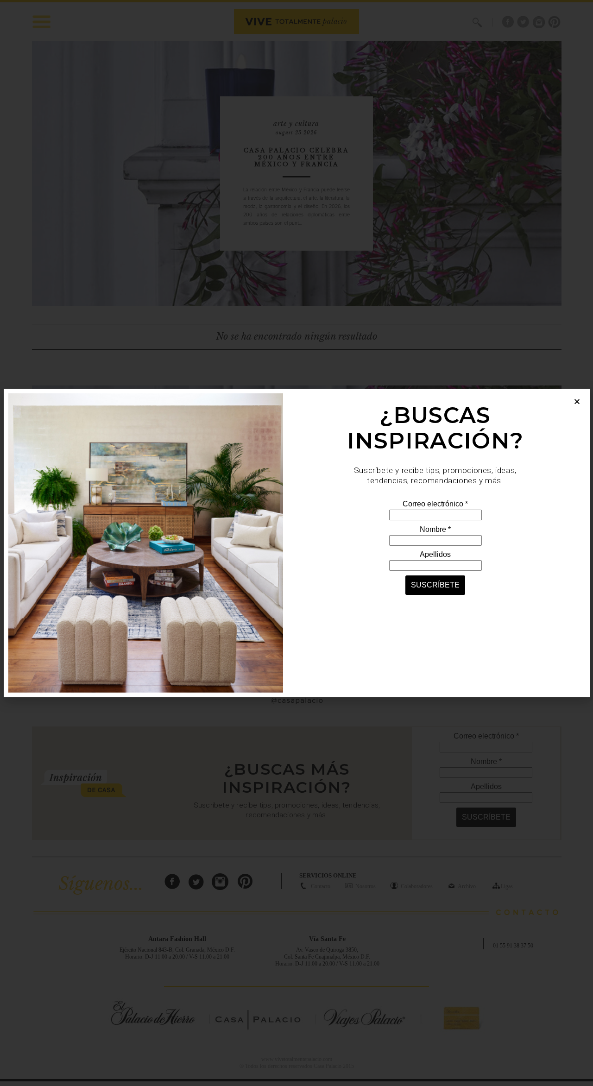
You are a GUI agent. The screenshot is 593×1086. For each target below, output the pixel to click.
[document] (296, 543)
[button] (577, 401)
